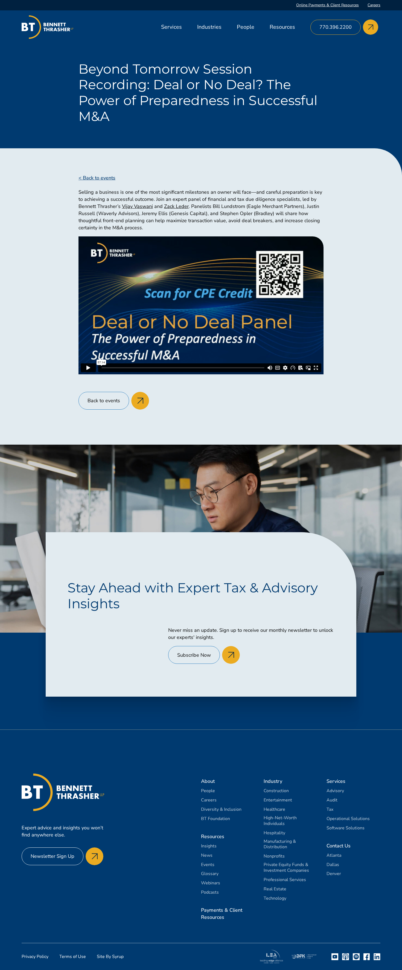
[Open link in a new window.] (271, 956)
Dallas (333, 865)
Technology (275, 898)
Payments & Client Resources (221, 913)
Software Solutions (346, 828)
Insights (209, 846)
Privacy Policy (35, 957)
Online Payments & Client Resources (327, 5)
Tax (330, 809)
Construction (276, 791)
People (245, 27)
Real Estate (275, 889)
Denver (334, 874)
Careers (374, 5)
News (206, 855)
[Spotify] (356, 956)
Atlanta (334, 855)
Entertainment (278, 800)
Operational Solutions (348, 819)
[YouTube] (334, 956)
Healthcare (274, 809)
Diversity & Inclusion (221, 809)
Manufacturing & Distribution (280, 844)
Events (207, 865)
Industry (273, 781)
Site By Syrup (110, 957)
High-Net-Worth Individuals (280, 821)
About (208, 781)
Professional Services (285, 880)
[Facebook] (366, 956)
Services (171, 27)
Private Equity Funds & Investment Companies (286, 867)
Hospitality (274, 833)
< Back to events (96, 178)
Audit (332, 800)
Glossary (210, 874)
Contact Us (339, 845)
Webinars (210, 883)
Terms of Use (72, 957)
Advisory (335, 791)
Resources (282, 27)
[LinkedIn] (377, 956)
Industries (209, 27)
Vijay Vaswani (137, 206)
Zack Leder (176, 206)
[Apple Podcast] (345, 956)
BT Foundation (215, 819)
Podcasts (210, 892)
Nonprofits (274, 856)
